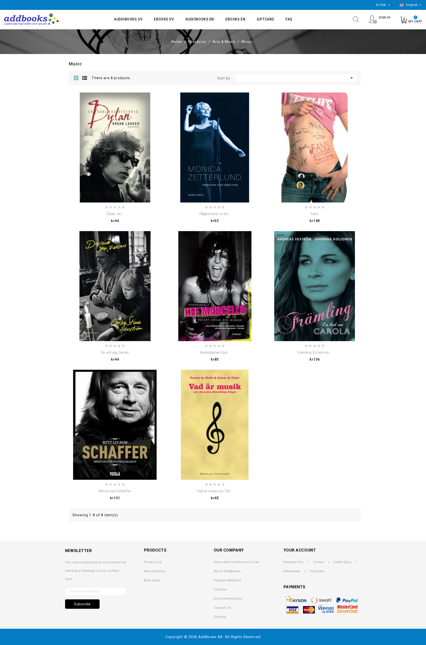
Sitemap (220, 617)
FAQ (288, 19)
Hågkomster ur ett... (214, 214)
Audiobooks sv (128, 19)
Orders (318, 562)
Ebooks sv (164, 19)
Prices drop (153, 562)
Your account (300, 550)
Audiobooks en (199, 19)
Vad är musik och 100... (214, 491)
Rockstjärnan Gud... (215, 352)
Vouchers (317, 571)
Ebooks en (235, 19)
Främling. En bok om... (314, 352)
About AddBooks (227, 571)
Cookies (220, 589)
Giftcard (265, 19)
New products (154, 571)
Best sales (152, 580)
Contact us (222, 607)
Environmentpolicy (228, 598)
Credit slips (342, 562)
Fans (314, 214)
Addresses (292, 571)
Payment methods (227, 580)
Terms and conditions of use (236, 562)
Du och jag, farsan (115, 352)
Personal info (294, 562)
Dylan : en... (115, 214)
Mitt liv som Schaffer (115, 491)
